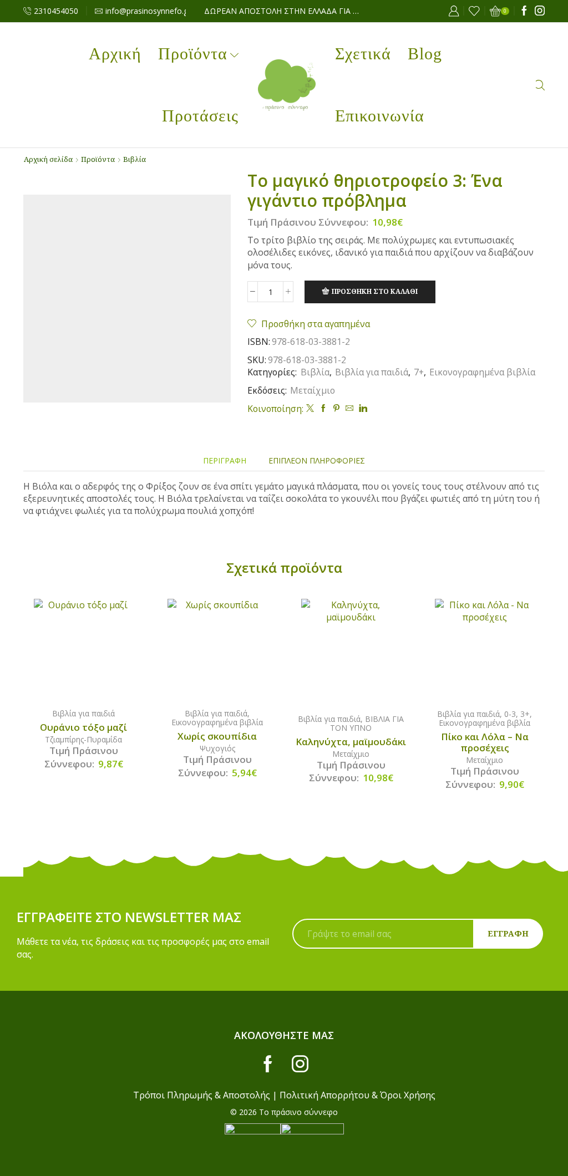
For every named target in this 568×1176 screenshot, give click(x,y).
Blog (425, 53)
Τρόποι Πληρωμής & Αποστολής (201, 1095)
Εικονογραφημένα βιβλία (482, 372)
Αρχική (115, 53)
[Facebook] (524, 11)
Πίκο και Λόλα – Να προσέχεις (485, 742)
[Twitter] (310, 408)
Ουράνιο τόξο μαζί (83, 727)
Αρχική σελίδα (48, 159)
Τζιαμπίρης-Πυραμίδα (83, 739)
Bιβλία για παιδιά (371, 372)
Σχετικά (363, 53)
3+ (525, 714)
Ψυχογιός (217, 748)
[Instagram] (540, 11)
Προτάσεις (200, 115)
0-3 (510, 714)
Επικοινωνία (379, 115)
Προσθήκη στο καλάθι (375, 291)
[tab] (224, 460)
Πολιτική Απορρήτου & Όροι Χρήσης (357, 1095)
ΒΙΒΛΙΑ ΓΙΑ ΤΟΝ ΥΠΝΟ (367, 723)
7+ (419, 372)
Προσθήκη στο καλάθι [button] (95, 649)
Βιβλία (134, 159)
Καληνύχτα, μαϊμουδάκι (351, 741)
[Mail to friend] (349, 408)
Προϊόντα (192, 53)
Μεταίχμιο (312, 390)
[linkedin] (361, 408)
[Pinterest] (336, 408)
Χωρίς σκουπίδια (217, 736)
